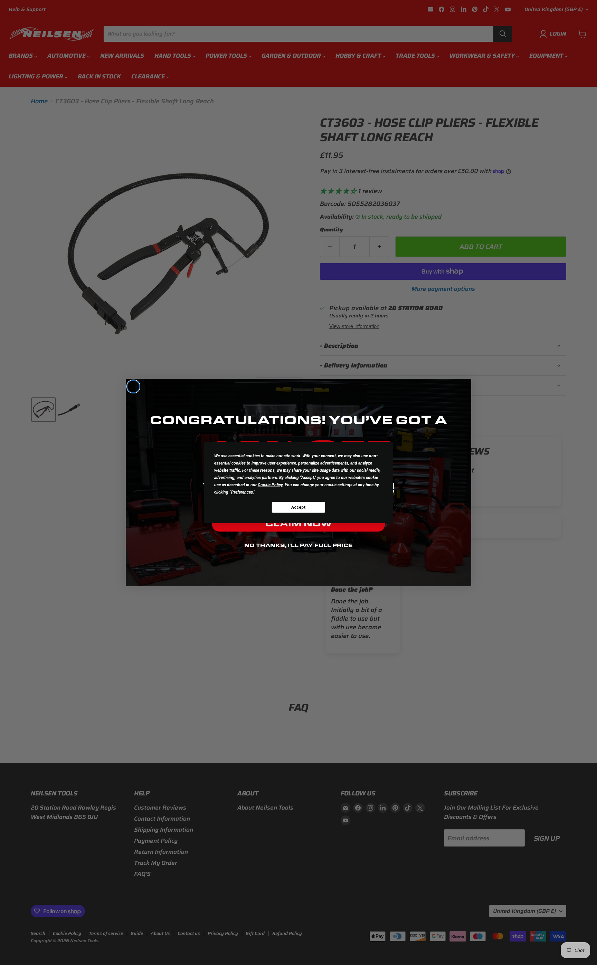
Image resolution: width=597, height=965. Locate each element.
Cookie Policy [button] (270, 484)
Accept (298, 507)
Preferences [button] (242, 492)
